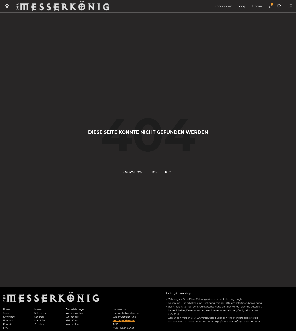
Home (257, 6)
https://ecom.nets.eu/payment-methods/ (237, 321)
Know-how (223, 6)
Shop (242, 6)
